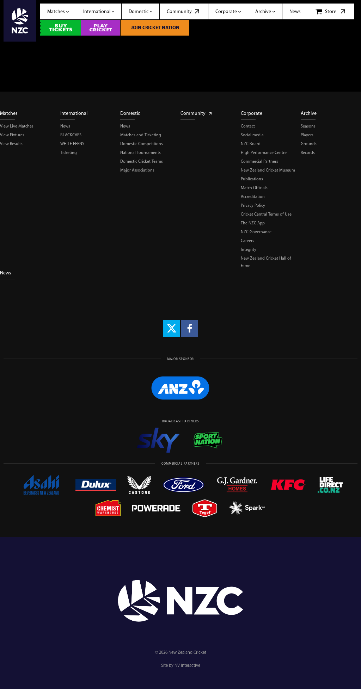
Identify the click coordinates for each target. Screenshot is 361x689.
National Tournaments (140, 152)
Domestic (130, 113)
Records (308, 152)
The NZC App (253, 223)
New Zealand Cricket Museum (268, 170)
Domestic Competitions (141, 143)
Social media (252, 134)
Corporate (251, 113)
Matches (9, 113)
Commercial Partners (259, 161)
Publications (252, 178)
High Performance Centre (264, 152)
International (73, 113)
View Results (11, 143)
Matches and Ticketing (140, 134)
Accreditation (253, 196)
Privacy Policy (253, 205)
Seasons (308, 126)
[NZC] (20, 21)
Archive (309, 113)
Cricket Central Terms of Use (266, 214)
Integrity (248, 249)
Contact (248, 126)
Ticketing (68, 152)
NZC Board (251, 143)
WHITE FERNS (72, 143)
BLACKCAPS (70, 134)
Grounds (309, 143)
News (65, 126)
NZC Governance (256, 231)
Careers (247, 240)
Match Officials (254, 187)
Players (307, 134)
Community (193, 113)
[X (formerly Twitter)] (171, 328)
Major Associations (137, 170)
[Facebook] (189, 328)
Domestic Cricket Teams (141, 161)
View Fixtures (12, 134)
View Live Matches (16, 126)
